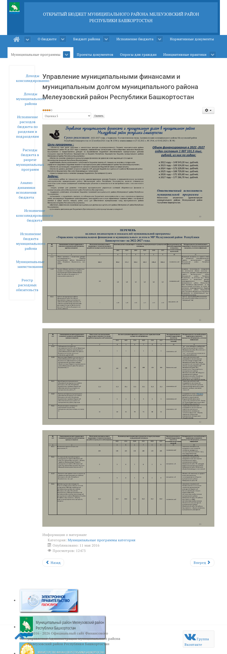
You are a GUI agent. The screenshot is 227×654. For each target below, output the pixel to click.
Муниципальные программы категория (101, 540)
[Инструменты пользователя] (208, 110)
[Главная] (22, 39)
